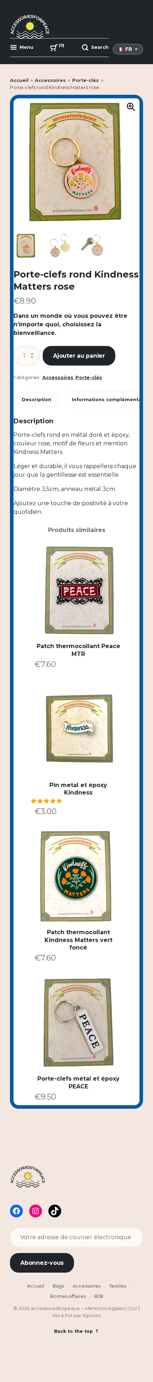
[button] (130, 106)
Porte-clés (85, 80)
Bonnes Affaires (68, 1296)
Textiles (117, 1286)
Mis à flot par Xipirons (77, 1315)
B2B (98, 1296)
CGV (132, 1308)
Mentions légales (104, 1308)
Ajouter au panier (79, 355)
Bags (58, 1286)
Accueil (19, 80)
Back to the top (74, 1331)
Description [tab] (36, 399)
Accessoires (50, 80)
